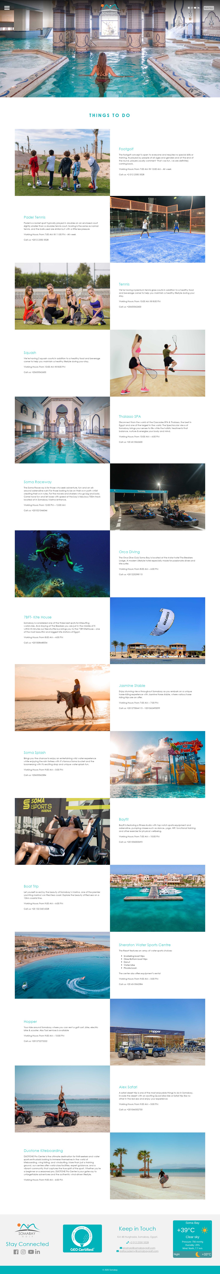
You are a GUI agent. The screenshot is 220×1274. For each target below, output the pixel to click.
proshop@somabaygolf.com (139, 1247)
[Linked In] (198, 7)
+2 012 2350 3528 (139, 1242)
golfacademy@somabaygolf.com (138, 1251)
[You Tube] (195, 7)
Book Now (208, 8)
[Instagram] (192, 7)
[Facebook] (189, 7)
